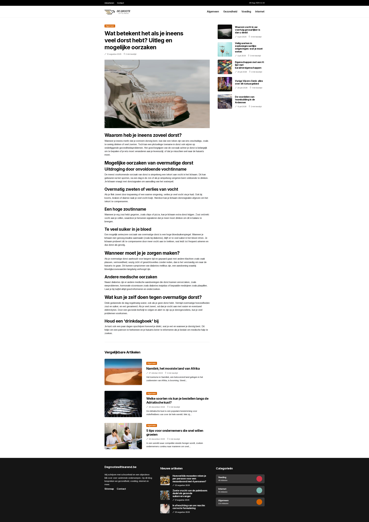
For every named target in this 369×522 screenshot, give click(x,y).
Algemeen (213, 11)
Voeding (246, 11)
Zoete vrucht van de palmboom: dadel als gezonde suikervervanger (190, 493)
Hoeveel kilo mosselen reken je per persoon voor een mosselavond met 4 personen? (189, 478)
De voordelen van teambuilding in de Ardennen (245, 99)
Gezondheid (230, 11)
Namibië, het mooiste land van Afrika (173, 368)
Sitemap (109, 489)
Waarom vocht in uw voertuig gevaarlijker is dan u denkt (247, 30)
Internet (259, 11)
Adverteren (109, 3)
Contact (120, 3)
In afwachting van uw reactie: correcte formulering (189, 507)
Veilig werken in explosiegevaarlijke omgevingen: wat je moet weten (249, 47)
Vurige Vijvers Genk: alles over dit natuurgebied (249, 82)
